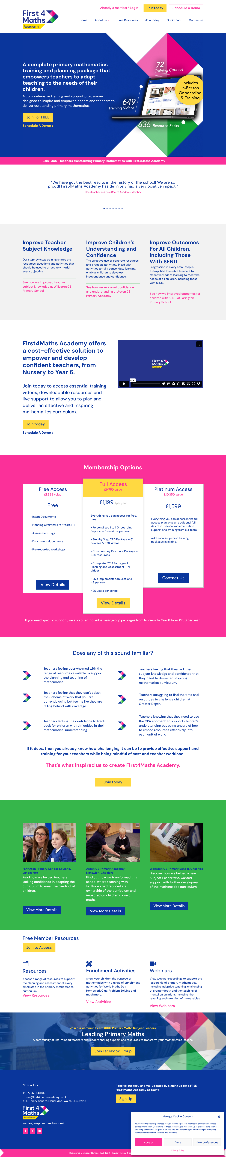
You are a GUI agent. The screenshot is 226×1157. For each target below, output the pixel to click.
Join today (155, 8)
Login (134, 8)
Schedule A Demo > (38, 125)
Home (83, 20)
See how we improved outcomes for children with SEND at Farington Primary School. (175, 298)
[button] (219, 1116)
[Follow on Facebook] (25, 1131)
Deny (178, 1142)
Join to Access (39, 947)
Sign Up (125, 1098)
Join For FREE (37, 117)
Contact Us (173, 578)
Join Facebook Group (113, 1051)
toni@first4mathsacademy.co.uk (46, 1097)
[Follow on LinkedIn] (39, 1131)
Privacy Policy (177, 1150)
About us (101, 20)
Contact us (196, 20)
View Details (53, 584)
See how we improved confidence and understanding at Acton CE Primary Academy (110, 291)
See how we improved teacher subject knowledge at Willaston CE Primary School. (47, 286)
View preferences (207, 1142)
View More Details (42, 909)
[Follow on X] (32, 1131)
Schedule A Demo (186, 8)
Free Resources (128, 20)
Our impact (174, 20)
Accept (148, 1142)
